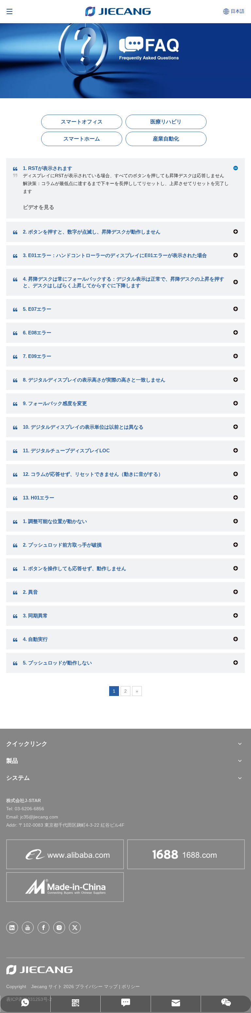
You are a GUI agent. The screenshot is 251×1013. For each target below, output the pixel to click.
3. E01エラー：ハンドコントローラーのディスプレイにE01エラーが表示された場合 (115, 255)
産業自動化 (166, 138)
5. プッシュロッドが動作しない (57, 663)
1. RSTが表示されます (47, 168)
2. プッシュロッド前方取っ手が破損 (62, 545)
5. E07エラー (37, 309)
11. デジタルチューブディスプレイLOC (66, 450)
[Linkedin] (12, 927)
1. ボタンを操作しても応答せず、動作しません (74, 568)
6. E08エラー (37, 332)
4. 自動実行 (35, 639)
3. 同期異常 (35, 615)
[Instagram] (59, 927)
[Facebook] (43, 927)
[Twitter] (75, 927)
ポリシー (131, 986)
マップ (111, 986)
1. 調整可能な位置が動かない (55, 521)
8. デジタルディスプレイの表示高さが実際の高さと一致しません (94, 380)
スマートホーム (81, 138)
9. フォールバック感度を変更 (55, 403)
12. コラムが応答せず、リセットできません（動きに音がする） (93, 474)
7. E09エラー (37, 356)
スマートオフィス (82, 121)
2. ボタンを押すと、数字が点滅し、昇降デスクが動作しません (91, 231)
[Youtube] (28, 927)
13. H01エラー (38, 497)
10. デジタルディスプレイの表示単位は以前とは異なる (83, 427)
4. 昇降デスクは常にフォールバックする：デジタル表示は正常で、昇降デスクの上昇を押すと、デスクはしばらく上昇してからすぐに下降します (123, 282)
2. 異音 (30, 592)
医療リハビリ (166, 121)
